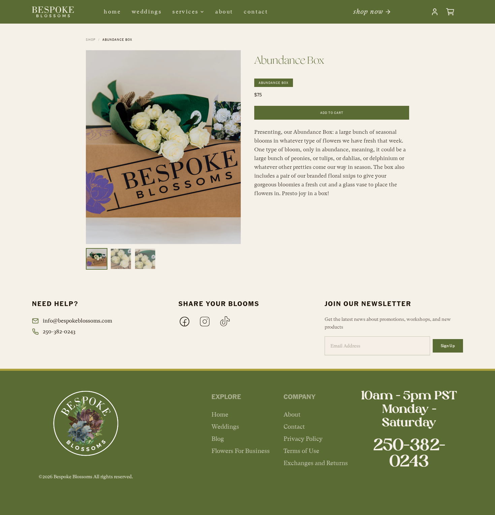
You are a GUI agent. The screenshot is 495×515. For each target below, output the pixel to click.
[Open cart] (450, 12)
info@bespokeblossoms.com (77, 320)
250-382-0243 (59, 331)
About (224, 11)
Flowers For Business (240, 450)
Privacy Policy (303, 438)
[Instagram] (205, 321)
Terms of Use (301, 450)
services (185, 11)
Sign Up (448, 345)
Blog (217, 438)
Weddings (147, 11)
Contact (256, 11)
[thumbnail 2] (121, 259)
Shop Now (368, 12)
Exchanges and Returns (316, 462)
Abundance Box (274, 83)
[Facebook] (184, 321)
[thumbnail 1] (96, 259)
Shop (91, 39)
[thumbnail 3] (145, 259)
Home (112, 11)
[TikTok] (225, 321)
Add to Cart (331, 113)
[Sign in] (435, 12)
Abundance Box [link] (117, 39)
